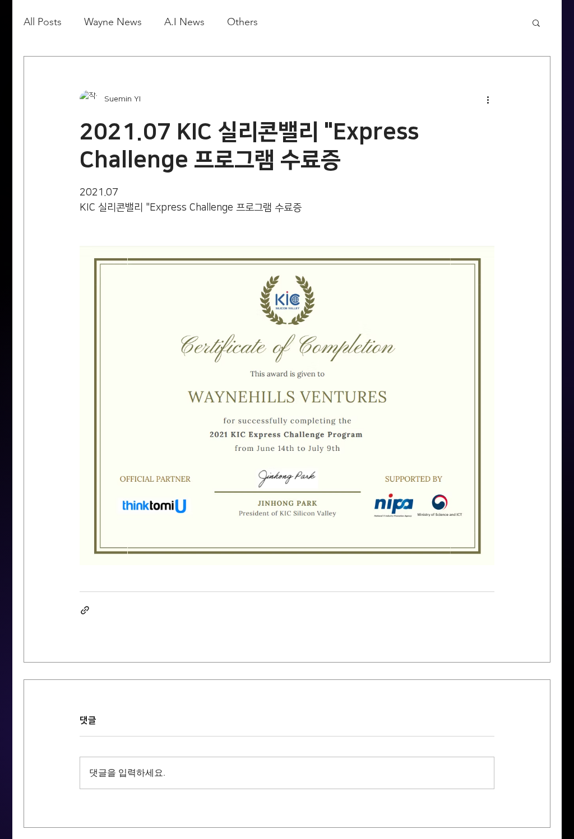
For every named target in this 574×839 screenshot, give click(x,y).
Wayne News (113, 22)
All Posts (43, 22)
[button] (536, 22)
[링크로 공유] (85, 610)
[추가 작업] (487, 99)
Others (242, 22)
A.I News (184, 22)
